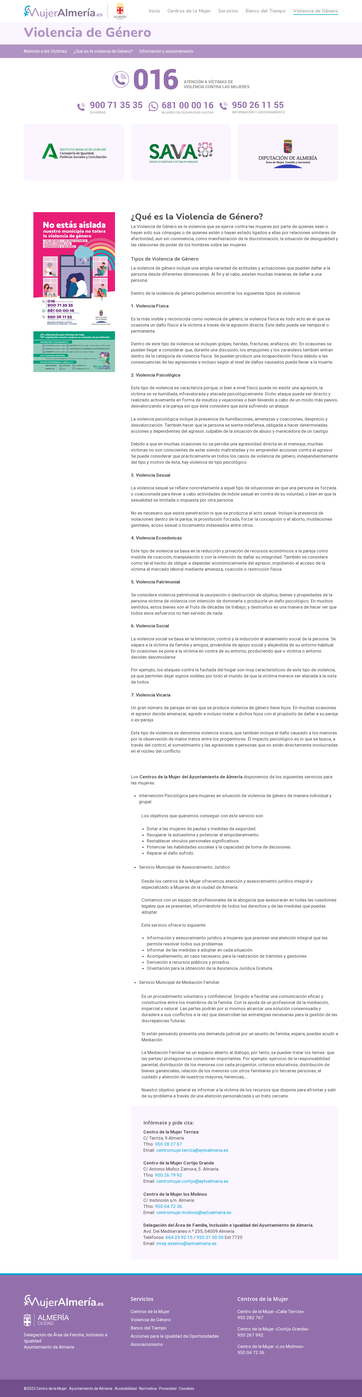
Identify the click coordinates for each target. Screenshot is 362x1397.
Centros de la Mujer (150, 1311)
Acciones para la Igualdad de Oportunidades (175, 1336)
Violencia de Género (151, 1319)
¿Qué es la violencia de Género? (103, 51)
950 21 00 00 (210, 1237)
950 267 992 (250, 1335)
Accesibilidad (126, 1388)
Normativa (148, 1388)
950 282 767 (250, 1317)
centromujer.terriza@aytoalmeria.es (192, 1150)
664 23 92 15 (179, 1237)
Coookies (186, 1388)
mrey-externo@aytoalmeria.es (186, 1243)
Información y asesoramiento (166, 51)
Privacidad (167, 1388)
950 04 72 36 (168, 1206)
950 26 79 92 (168, 1175)
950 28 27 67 (168, 1144)
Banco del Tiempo (148, 1328)
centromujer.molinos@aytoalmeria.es (193, 1212)
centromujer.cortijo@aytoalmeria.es (192, 1181)
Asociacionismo (147, 1344)
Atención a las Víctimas (45, 51)
